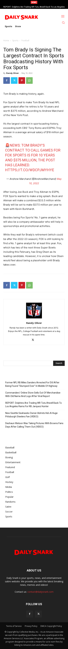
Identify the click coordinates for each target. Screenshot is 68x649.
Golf (7, 477)
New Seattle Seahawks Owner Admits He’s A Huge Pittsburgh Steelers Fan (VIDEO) (31, 415)
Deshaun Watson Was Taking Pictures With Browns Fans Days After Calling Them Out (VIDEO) (34, 425)
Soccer (9, 511)
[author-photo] (34, 318)
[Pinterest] (21, 80)
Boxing (9, 457)
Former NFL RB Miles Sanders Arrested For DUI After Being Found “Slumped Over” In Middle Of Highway (32, 384)
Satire (8, 506)
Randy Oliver (12, 73)
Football (25, 40)
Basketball (10, 452)
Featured (10, 467)
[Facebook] (6, 80)
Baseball (9, 447)
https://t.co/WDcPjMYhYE (29, 170)
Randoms (10, 501)
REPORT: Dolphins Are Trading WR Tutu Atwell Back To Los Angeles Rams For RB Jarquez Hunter (33, 405)
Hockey (9, 482)
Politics (9, 491)
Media (8, 486)
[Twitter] (14, 80)
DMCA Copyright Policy (51, 626)
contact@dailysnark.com (40, 591)
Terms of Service (14, 626)
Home (6, 40)
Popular (9, 496)
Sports (15, 40)
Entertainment (12, 462)
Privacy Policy (31, 626)
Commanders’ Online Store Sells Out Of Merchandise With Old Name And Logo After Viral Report (32, 394)
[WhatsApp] (29, 80)
